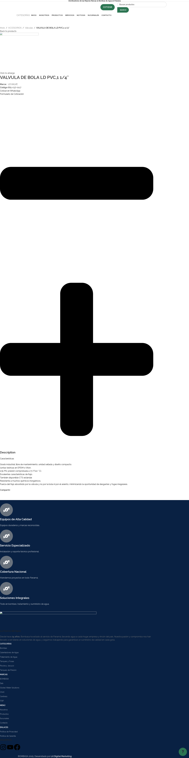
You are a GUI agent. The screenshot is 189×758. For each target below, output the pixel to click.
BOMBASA (4, 679)
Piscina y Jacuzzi (7, 666)
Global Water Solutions (9, 688)
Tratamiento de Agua (8, 657)
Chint (2, 692)
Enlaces (4, 727)
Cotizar (107, 7)
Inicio (2, 28)
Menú (2, 705)
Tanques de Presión (8, 670)
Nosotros (4, 710)
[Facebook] (17, 747)
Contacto (4, 723)
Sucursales (4, 718)
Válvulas (29, 28)
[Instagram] (3, 747)
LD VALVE (13, 84)
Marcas (3, 674)
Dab (1, 683)
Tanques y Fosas (7, 661)
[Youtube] (10, 747)
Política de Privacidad (9, 732)
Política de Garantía (8, 736)
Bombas (3, 648)
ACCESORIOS (15, 28)
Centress (3, 696)
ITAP (2, 701)
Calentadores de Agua (9, 652)
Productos (4, 714)
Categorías (5, 644)
